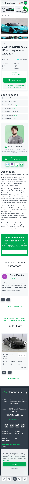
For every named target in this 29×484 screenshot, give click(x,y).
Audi (8, 401)
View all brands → (14, 403)
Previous (3, 299)
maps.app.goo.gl (10, 293)
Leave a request (16, 80)
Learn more (6, 460)
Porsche (20, 400)
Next (8, 299)
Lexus (4, 401)
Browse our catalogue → (18, 320)
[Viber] (12, 164)
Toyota (8, 400)
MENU (14, 482)
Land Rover (13, 401)
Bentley (24, 401)
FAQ (19, 482)
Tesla (19, 401)
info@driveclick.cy (15, 419)
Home (2, 14)
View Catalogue (13, 378)
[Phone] (17, 164)
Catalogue (7, 14)
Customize (14, 468)
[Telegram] (7, 164)
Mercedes (14, 400)
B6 (22, 14)
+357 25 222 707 (25, 3)
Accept (14, 464)
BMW (3, 400)
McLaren (14, 14)
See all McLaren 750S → (11, 318)
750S (18, 14)
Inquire (3, 482)
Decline (14, 473)
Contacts (24, 482)
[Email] (21, 164)
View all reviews (13, 306)
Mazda (25, 400)
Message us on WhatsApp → (16, 158)
